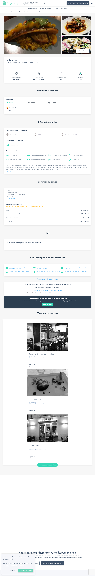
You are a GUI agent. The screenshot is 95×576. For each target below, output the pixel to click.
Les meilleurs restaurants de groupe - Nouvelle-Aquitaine (46, 267)
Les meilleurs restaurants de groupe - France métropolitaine (19, 267)
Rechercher (47, 304)
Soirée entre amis (32, 8)
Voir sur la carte (11, 198)
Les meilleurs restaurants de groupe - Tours (48, 290)
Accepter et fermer (26, 570)
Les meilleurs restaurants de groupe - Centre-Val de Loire (19, 272)
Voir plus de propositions (47, 465)
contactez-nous (62, 293)
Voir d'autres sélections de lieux (47, 279)
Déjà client (35, 563)
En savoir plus (6, 566)
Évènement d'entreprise (60, 8)
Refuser (12, 570)
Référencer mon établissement (78, 3)
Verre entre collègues (45, 8)
